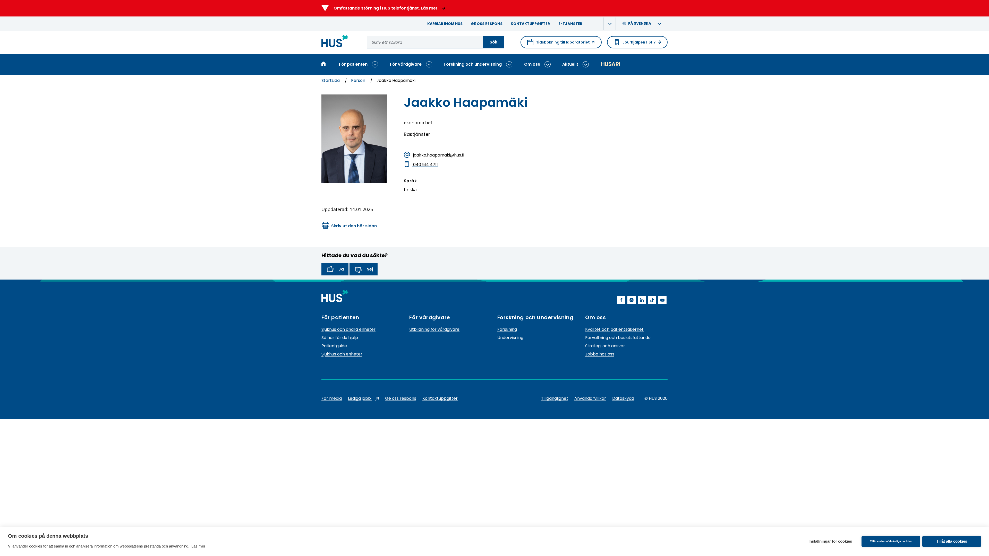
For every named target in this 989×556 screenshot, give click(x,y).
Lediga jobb (363, 399)
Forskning (507, 329)
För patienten (353, 64)
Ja (341, 269)
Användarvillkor (590, 398)
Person (358, 80)
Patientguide (334, 346)
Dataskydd (623, 398)
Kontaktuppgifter (530, 23)
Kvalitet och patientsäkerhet (614, 329)
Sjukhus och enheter (341, 354)
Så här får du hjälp (339, 338)
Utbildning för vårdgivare (434, 329)
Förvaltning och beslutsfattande (618, 338)
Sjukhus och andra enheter (348, 329)
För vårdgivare (406, 64)
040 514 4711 (425, 164)
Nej (369, 269)
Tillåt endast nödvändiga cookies (891, 541)
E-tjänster (570, 23)
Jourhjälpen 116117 (639, 42)
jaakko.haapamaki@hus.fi (438, 155)
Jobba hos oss (599, 354)
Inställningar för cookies (830, 541)
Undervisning (510, 338)
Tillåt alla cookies (951, 541)
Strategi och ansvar (605, 346)
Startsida (331, 80)
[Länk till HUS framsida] (334, 42)
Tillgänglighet (554, 398)
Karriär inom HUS (445, 23)
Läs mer (198, 546)
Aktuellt (570, 64)
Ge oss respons (486, 23)
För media (331, 398)
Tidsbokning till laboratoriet (558, 44)
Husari (610, 64)
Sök (493, 42)
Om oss (532, 64)
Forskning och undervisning (473, 64)
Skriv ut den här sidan (354, 226)
